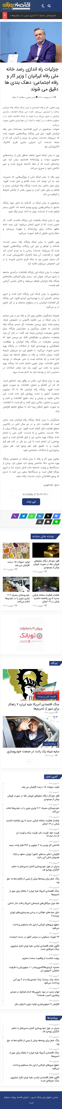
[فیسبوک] (55, 516)
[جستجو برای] (49, 7)
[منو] (55, 7)
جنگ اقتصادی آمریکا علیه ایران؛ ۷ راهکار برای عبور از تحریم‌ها (33, 706)
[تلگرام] (22, 516)
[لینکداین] (38, 516)
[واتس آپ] (30, 516)
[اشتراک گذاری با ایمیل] (47, 521)
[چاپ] (38, 521)
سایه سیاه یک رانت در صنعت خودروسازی (33, 751)
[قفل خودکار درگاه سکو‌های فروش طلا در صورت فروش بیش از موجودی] (45, 550)
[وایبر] (14, 516)
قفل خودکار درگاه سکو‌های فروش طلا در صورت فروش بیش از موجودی (46, 564)
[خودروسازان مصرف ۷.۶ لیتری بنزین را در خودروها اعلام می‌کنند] (16, 584)
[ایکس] (47, 516)
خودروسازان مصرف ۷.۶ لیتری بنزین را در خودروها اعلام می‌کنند (17, 598)
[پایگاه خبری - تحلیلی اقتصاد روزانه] (16, 6)
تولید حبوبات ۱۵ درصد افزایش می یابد (18, 563)
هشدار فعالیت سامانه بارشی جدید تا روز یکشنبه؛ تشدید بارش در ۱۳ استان (46, 598)
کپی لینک (31, 502)
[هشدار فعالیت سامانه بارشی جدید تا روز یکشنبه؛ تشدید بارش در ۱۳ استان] (45, 584)
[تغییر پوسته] (43, 7)
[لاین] (55, 521)
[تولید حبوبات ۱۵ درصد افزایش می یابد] (16, 551)
